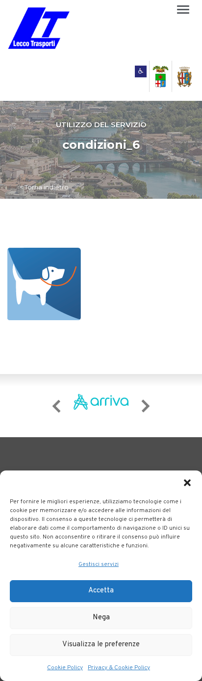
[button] (187, 483)
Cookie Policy (65, 668)
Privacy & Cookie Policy (119, 668)
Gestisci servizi (98, 564)
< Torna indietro (44, 187)
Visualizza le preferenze (101, 644)
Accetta (101, 590)
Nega (101, 617)
